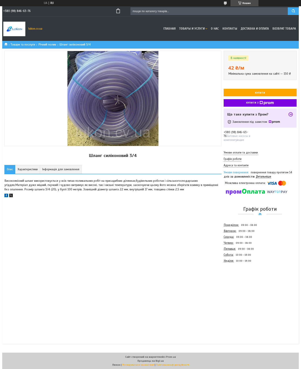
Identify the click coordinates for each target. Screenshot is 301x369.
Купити (260, 92)
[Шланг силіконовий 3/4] (239, 287)
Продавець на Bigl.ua (150, 360)
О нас (215, 28)
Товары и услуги (192, 28)
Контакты (229, 28)
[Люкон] (14, 29)
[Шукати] (293, 11)
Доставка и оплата (255, 28)
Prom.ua (171, 356)
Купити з (252, 102)
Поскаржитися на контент (138, 364)
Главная (169, 28)
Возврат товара (284, 28)
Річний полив (47, 44)
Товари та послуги (23, 44)
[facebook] (6, 196)
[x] (11, 196)
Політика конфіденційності (172, 364)
